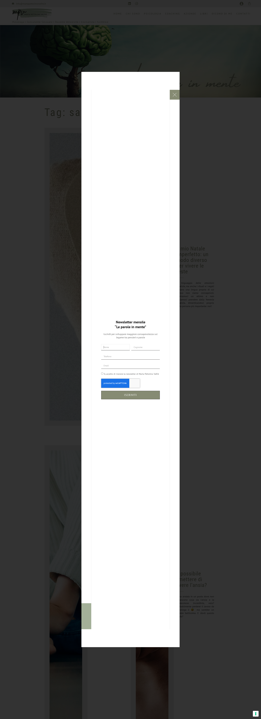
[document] (130, 359)
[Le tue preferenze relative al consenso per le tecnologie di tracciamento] (256, 714)
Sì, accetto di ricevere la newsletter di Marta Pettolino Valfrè (131, 374)
